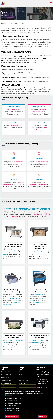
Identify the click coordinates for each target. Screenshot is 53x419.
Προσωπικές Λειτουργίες (13, 410)
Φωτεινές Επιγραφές (6, 371)
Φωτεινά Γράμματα (6, 374)
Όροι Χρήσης (22, 377)
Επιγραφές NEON (5, 377)
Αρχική (2, 15)
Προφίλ (20, 374)
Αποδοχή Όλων (42, 416)
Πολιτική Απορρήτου (24, 380)
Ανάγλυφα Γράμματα (6, 386)
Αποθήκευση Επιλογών (12, 416)
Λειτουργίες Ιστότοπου (13, 408)
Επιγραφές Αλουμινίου (6, 389)
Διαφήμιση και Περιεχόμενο (14, 398)
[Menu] (50, 3)
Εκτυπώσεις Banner (6, 383)
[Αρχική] (3, 3)
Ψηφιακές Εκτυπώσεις (6, 380)
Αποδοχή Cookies (23, 383)
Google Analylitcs (11, 405)
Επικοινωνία (22, 386)
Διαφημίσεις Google (12, 400)
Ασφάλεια (9, 413)
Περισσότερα (8, 395)
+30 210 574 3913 (42, 387)
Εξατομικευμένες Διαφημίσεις (14, 403)
